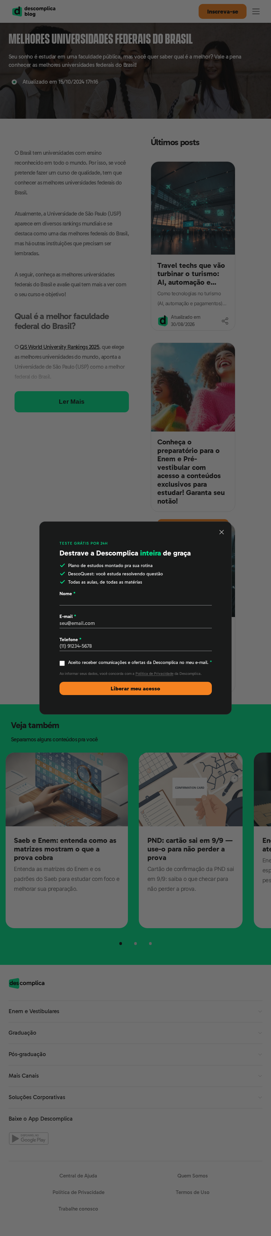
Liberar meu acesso (135, 688)
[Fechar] (221, 532)
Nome (67, 593)
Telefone (70, 639)
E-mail (67, 616)
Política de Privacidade (155, 674)
